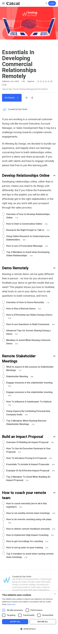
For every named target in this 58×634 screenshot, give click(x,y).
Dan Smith (22, 109)
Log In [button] (52, 3)
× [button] (55, 594)
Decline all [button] (42, 622)
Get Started (10, 98)
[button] (29, 629)
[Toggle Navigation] (3, 3)
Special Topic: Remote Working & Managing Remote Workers (25, 89)
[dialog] (29, 612)
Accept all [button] (15, 622)
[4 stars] (46, 81)
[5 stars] (48, 81)
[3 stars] (43, 81)
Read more (11, 604)
